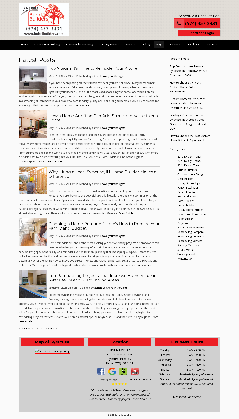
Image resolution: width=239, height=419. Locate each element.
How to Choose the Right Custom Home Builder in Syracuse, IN (185, 87)
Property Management (191, 227)
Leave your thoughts (112, 76)
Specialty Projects (109, 44)
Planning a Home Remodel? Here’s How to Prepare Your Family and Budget (104, 225)
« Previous (25, 328)
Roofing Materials (188, 245)
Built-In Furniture (187, 170)
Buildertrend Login (199, 33)
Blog (158, 44)
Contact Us (212, 44)
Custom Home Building (47, 44)
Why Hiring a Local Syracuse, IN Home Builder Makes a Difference (102, 174)
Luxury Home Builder (190, 209)
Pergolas (182, 223)
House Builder (185, 205)
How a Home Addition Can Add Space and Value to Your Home (104, 118)
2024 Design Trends (189, 165)
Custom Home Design (190, 174)
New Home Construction (192, 214)
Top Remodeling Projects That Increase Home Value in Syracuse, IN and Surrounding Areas (103, 277)
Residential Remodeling (79, 44)
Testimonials (174, 44)
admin (96, 76)
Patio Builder (185, 218)
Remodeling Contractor (191, 236)
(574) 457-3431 (201, 23)
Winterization (185, 258)
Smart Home (185, 249)
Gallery (146, 44)
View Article (83, 105)
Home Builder (185, 201)
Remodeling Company (190, 232)
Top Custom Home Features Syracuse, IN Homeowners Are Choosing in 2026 (188, 71)
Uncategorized (186, 254)
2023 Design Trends (189, 161)
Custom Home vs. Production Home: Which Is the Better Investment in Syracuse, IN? (188, 103)
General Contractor (189, 192)
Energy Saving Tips (188, 183)
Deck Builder (185, 179)
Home (24, 44)
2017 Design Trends (189, 156)
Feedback (193, 44)
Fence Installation (188, 187)
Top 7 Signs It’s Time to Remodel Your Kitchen (94, 68)
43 (47, 328)
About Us (130, 44)
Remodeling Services (189, 241)
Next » (54, 328)
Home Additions (187, 196)
